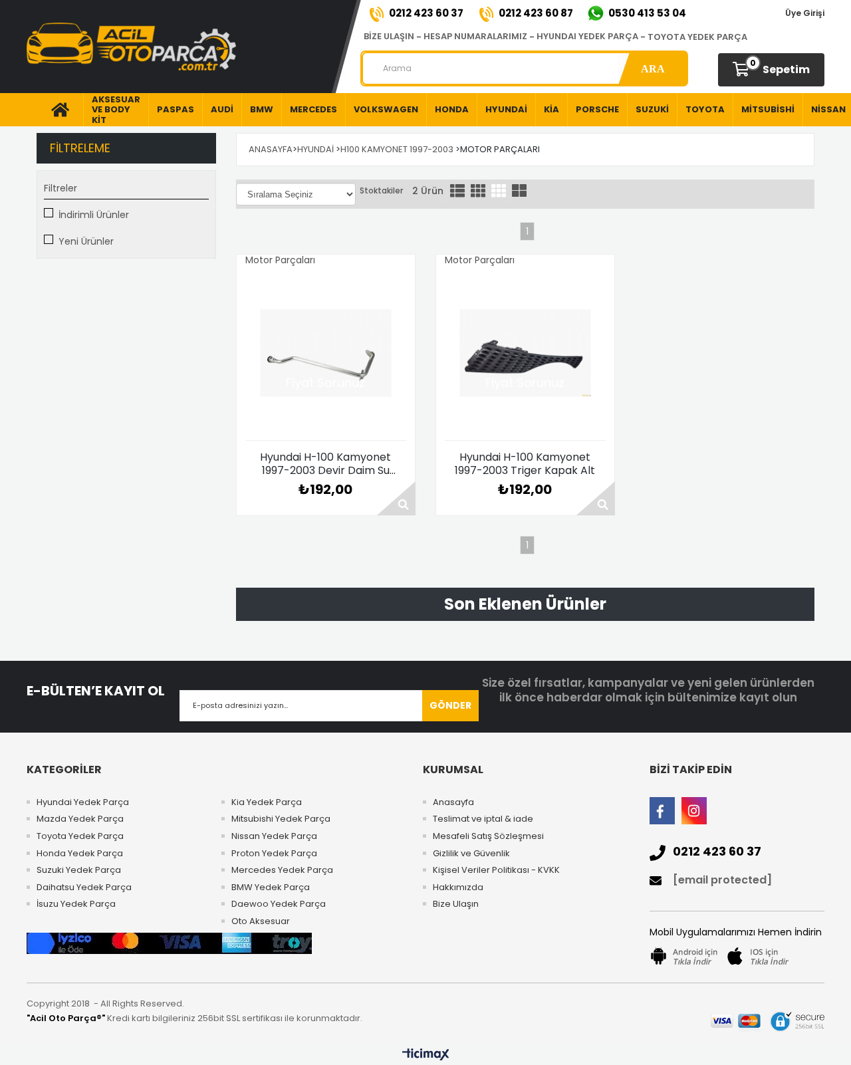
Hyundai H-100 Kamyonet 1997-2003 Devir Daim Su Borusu (325, 464)
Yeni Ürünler (86, 241)
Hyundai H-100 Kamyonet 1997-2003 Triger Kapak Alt (525, 464)
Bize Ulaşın (456, 904)
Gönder (450, 705)
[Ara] (652, 68)
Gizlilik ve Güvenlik (471, 853)
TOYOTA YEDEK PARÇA (697, 37)
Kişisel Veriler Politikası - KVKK (496, 870)
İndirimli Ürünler (94, 214)
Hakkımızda (458, 887)
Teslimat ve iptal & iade (483, 819)
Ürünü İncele (396, 498)
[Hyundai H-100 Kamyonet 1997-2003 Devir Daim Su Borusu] (326, 353)
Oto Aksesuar (260, 921)
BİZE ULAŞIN (389, 36)
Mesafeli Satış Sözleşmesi (488, 836)
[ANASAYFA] (55, 109)
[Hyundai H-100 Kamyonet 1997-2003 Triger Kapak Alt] (525, 353)
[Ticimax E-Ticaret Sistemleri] (425, 1055)
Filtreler (60, 188)
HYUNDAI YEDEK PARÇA (587, 36)
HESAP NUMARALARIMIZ (475, 36)
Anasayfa (453, 802)
